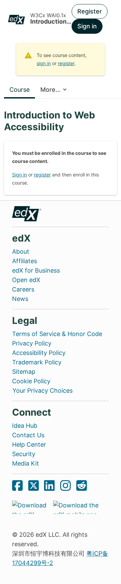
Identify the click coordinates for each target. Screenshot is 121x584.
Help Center (29, 444)
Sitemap (23, 371)
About (20, 251)
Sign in (87, 26)
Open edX (26, 279)
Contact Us (28, 435)
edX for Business (36, 270)
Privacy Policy (31, 343)
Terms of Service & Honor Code (57, 333)
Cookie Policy (31, 381)
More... (50, 89)
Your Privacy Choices (42, 390)
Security (23, 453)
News (20, 298)
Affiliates (24, 261)
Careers (23, 289)
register (66, 63)
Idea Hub (24, 425)
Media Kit (25, 463)
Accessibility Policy (39, 352)
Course (19, 89)
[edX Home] (27, 213)
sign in (44, 63)
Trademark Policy (37, 362)
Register (89, 11)
